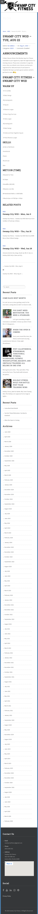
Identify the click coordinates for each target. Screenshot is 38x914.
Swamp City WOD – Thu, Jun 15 (17, 231)
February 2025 (8, 480)
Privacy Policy (7, 896)
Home (4, 31)
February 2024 (8, 538)
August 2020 (8, 725)
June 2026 (7, 432)
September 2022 (9, 619)
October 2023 (8, 557)
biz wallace (11, 46)
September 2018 (9, 787)
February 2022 (8, 653)
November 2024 (9, 494)
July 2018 (7, 797)
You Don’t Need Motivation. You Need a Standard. (21, 312)
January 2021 (8, 715)
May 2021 (7, 696)
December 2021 (9, 662)
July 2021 (7, 686)
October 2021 (8, 672)
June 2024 (7, 518)
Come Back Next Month (14, 298)
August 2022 (8, 624)
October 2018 (8, 782)
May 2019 (7, 754)
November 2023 (9, 552)
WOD (8, 31)
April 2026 (7, 437)
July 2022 (7, 629)
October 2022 (8, 614)
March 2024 (7, 533)
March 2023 (7, 590)
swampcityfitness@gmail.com (13, 843)
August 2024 (8, 509)
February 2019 (8, 768)
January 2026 (8, 446)
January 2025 (8, 485)
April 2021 (7, 701)
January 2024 (8, 542)
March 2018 (7, 816)
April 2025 (7, 470)
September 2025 (9, 461)
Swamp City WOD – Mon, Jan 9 (17, 214)
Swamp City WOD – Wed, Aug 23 (12, 274)
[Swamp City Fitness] (20, 6)
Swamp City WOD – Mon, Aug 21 (13, 266)
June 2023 (7, 576)
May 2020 (7, 730)
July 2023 (7, 571)
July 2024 (7, 513)
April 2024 (7, 528)
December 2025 (9, 451)
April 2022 (7, 643)
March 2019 (7, 763)
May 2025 (7, 465)
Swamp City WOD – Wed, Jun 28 (17, 248)
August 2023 (8, 566)
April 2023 (7, 586)
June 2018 (7, 802)
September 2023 (9, 562)
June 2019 (7, 749)
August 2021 (8, 682)
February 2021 (8, 710)
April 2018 (7, 811)
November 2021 (9, 667)
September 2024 (9, 504)
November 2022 (9, 610)
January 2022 (8, 658)
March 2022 (7, 648)
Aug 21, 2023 (24, 46)
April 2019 (7, 758)
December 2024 (9, 489)
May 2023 (7, 581)
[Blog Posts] (3, 270)
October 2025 (8, 456)
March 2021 (7, 706)
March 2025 (7, 475)
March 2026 (7, 441)
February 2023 (8, 595)
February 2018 (8, 821)
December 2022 (9, 605)
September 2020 (9, 720)
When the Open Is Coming (11, 420)
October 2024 (8, 499)
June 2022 (7, 634)
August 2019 (8, 739)
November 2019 (9, 734)
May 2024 (7, 523)
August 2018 (8, 792)
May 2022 (7, 638)
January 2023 (8, 600)
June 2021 (7, 691)
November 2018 (9, 778)
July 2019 (7, 744)
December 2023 (9, 547)
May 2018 (7, 806)
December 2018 (9, 773)
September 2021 (9, 677)
